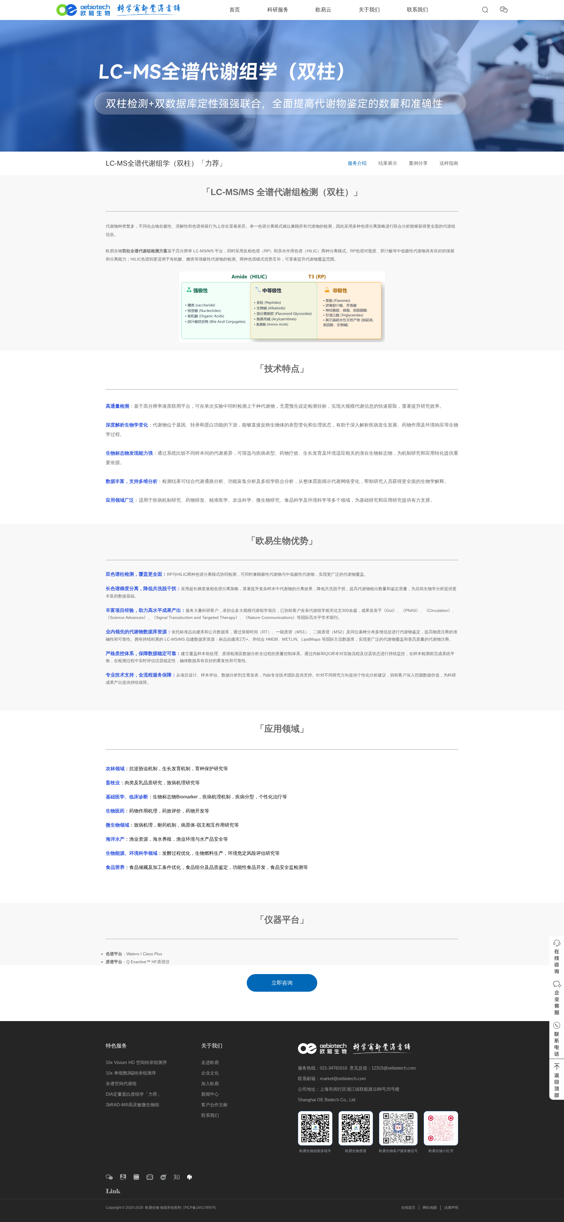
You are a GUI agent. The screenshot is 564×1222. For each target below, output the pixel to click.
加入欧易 (210, 1083)
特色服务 (116, 1046)
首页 (234, 10)
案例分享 (418, 163)
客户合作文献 (214, 1104)
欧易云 (323, 10)
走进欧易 (210, 1062)
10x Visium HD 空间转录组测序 (136, 1062)
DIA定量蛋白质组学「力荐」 (134, 1094)
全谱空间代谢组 (121, 1083)
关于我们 (369, 10)
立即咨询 (282, 983)
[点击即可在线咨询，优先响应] (556, 956)
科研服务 (277, 10)
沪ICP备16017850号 (199, 1208)
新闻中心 (210, 1094)
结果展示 (387, 163)
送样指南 (448, 163)
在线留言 (408, 1208)
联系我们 (417, 10)
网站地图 (430, 1208)
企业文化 (210, 1072)
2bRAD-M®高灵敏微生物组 (132, 1104)
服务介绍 (357, 163)
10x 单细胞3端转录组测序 (131, 1072)
